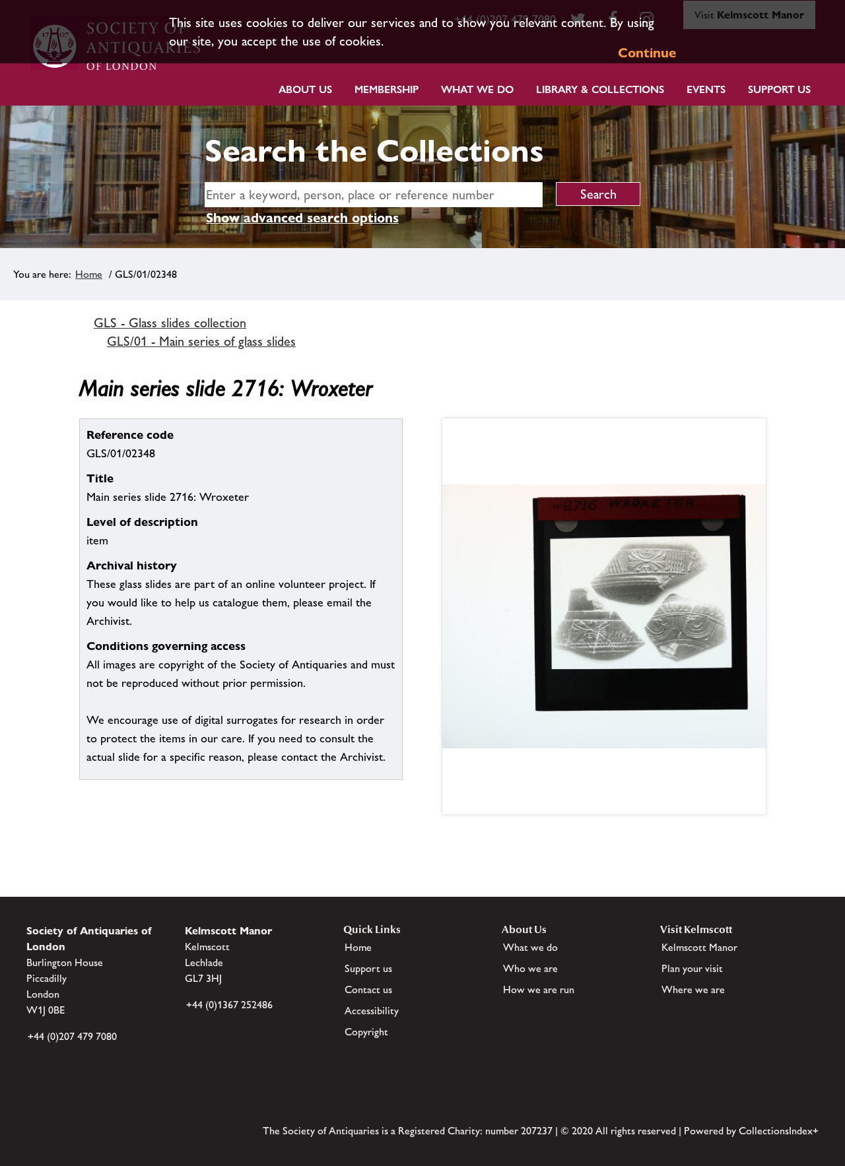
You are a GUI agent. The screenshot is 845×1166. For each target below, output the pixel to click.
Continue (647, 53)
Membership (387, 89)
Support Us (779, 89)
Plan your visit (692, 968)
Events (706, 89)
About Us (305, 89)
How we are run (538, 989)
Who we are (530, 968)
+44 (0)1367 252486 (229, 1004)
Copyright (366, 1031)
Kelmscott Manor (699, 947)
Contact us (368, 989)
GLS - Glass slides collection (170, 323)
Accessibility (372, 1010)
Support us (368, 968)
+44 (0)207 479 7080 (72, 1036)
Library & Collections (600, 89)
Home (88, 274)
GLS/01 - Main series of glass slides (201, 341)
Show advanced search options (302, 218)
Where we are (693, 989)
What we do (477, 89)
